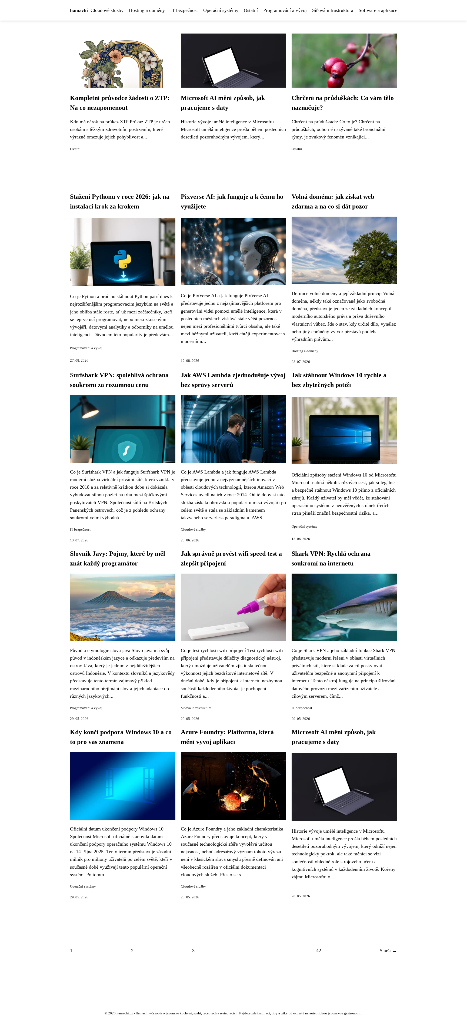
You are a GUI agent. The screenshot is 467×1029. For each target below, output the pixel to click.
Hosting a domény (147, 10)
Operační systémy (220, 10)
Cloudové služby (107, 10)
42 (318, 950)
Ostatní (251, 10)
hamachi (79, 10)
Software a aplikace (378, 10)
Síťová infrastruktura (332, 10)
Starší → (388, 950)
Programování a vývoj (285, 10)
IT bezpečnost (184, 10)
